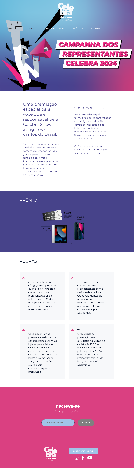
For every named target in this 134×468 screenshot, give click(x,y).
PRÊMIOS (78, 28)
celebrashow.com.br (83, 451)
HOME (31, 28)
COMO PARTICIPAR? (53, 28)
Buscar (86, 422)
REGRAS (95, 28)
